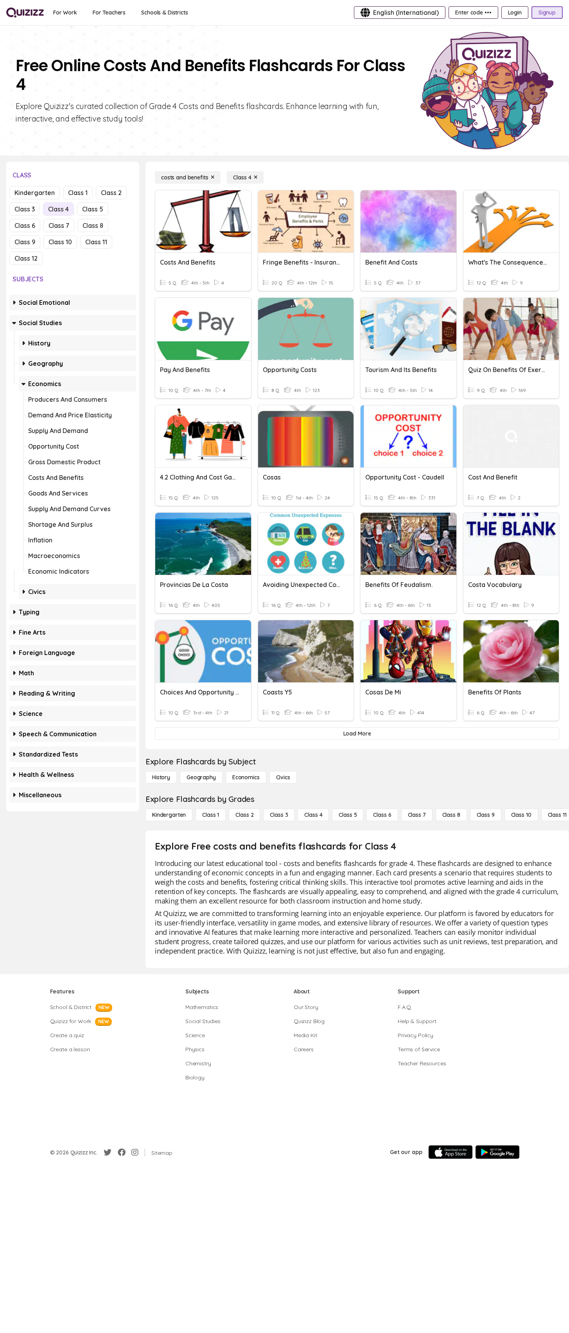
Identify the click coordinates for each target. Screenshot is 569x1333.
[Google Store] (497, 1152)
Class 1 (78, 193)
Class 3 (24, 209)
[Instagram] (134, 1152)
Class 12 (26, 258)
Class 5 (92, 209)
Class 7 (58, 225)
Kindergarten (34, 193)
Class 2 (111, 193)
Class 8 (93, 225)
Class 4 (58, 209)
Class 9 (24, 242)
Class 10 (60, 242)
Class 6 (24, 225)
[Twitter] (107, 1152)
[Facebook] (122, 1152)
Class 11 (96, 242)
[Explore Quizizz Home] (25, 12)
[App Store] (450, 1152)
